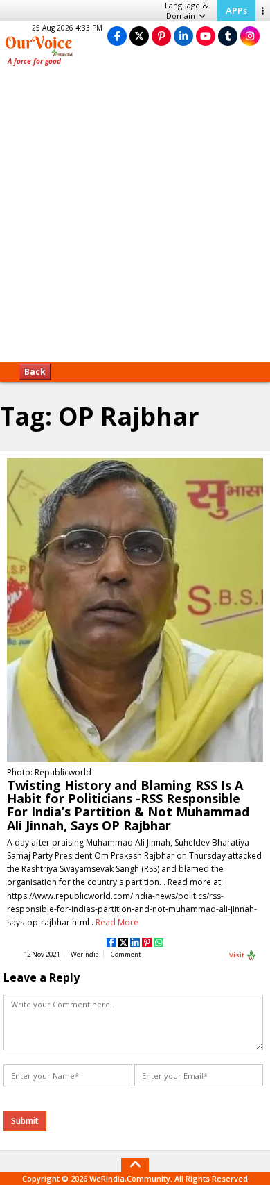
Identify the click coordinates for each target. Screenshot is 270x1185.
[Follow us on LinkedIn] (183, 35)
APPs (236, 10)
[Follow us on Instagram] (250, 35)
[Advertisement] (135, 218)
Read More (117, 922)
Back (35, 372)
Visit (237, 954)
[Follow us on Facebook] (117, 35)
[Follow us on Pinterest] (161, 35)
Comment (126, 954)
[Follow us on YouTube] (205, 35)
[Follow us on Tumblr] (227, 35)
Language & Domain (186, 10)
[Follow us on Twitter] (139, 35)
